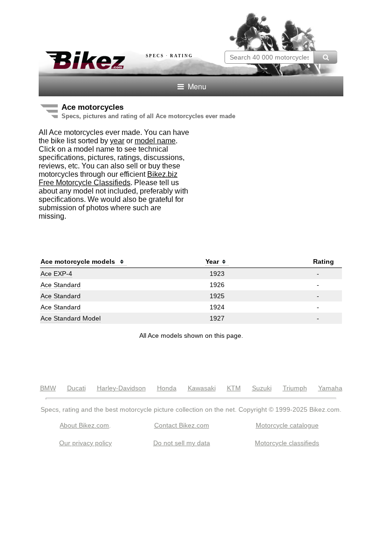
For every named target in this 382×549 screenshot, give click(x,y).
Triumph (295, 388)
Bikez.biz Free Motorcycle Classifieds (108, 178)
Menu (196, 86)
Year (212, 261)
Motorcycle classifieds (287, 443)
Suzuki (262, 388)
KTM (234, 388)
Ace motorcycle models (79, 261)
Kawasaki (202, 388)
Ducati (76, 388)
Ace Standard (61, 284)
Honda (167, 388)
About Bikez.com (84, 425)
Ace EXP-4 (56, 273)
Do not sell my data (181, 443)
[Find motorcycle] (325, 57)
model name (155, 141)
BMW (48, 388)
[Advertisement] (148, 22)
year (117, 141)
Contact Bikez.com (181, 425)
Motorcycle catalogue (287, 425)
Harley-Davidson (121, 388)
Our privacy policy (85, 443)
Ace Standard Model (71, 318)
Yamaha (330, 388)
